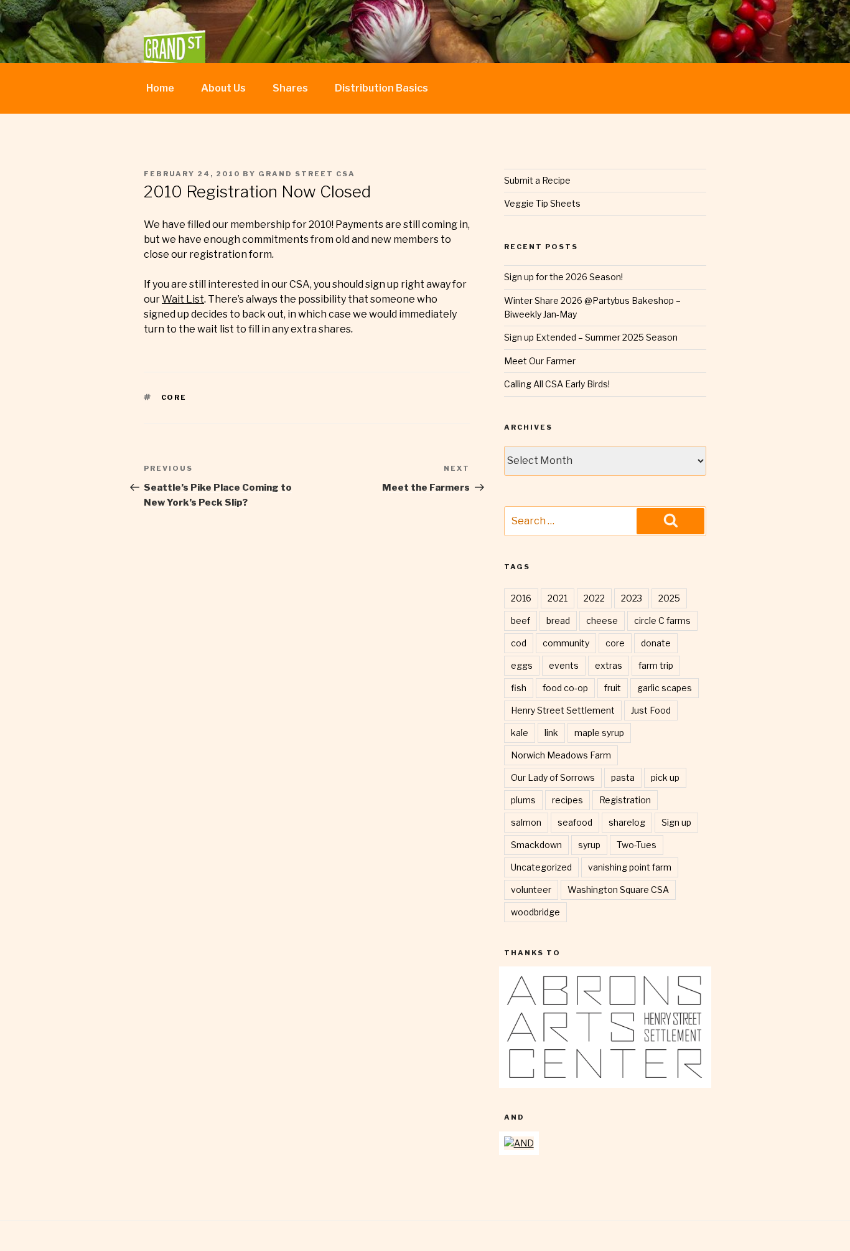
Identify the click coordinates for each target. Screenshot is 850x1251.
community (566, 643)
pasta (623, 777)
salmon (526, 822)
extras (608, 665)
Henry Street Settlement (563, 710)
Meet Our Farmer (540, 361)
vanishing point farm (629, 867)
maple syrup (599, 732)
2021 (557, 598)
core (174, 397)
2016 (521, 598)
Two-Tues (636, 844)
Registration (625, 800)
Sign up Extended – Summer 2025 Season (591, 337)
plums (523, 800)
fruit (612, 687)
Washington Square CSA (618, 889)
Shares (290, 88)
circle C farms (662, 620)
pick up (665, 777)
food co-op (565, 687)
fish (518, 687)
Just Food (651, 710)
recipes (567, 800)
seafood (575, 822)
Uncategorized (541, 867)
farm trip (655, 665)
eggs (522, 665)
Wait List (183, 299)
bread (558, 620)
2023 (631, 598)
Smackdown (536, 844)
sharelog (627, 822)
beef (520, 620)
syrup (589, 844)
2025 (669, 598)
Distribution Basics (381, 88)
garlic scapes (664, 687)
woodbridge (535, 912)
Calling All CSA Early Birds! (557, 384)
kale (519, 732)
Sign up (676, 822)
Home (160, 88)
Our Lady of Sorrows (553, 777)
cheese (602, 620)
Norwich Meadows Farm (561, 755)
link (551, 732)
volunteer (531, 889)
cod (518, 643)
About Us (223, 88)
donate (656, 643)
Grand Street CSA (306, 173)
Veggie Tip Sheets (542, 203)
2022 (594, 598)
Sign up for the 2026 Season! (563, 276)
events (564, 665)
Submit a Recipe (537, 180)
